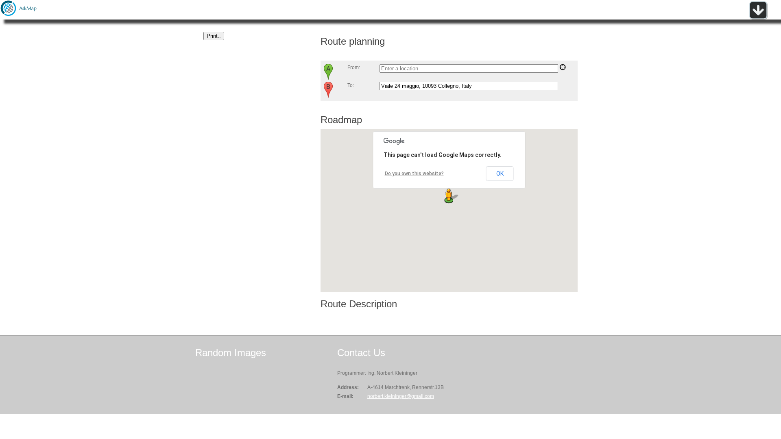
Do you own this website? (414, 173)
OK (500, 173)
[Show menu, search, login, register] (758, 18)
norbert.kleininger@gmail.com (400, 396)
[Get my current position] (562, 69)
